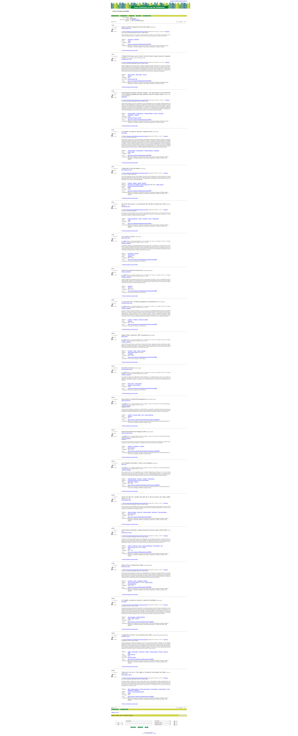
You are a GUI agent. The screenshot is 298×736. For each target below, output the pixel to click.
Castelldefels (131, 115)
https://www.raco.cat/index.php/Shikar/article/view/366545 (141, 659)
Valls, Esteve (124, 96)
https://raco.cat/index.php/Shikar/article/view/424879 (139, 119)
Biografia (143, 351)
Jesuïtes (144, 547)
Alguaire (129, 76)
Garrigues (130, 256)
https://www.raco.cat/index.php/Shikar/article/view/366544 (141, 621)
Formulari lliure (183, 715)
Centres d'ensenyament (144, 689)
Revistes (137, 253)
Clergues (130, 545)
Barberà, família (148, 582)
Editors (139, 351)
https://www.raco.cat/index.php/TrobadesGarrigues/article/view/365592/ (144, 419)
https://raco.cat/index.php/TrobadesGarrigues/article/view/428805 (142, 324)
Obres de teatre (131, 74)
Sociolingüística (139, 113)
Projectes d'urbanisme (133, 218)
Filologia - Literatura (126, 243)
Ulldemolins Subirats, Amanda (134, 117)
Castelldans (130, 353)
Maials (129, 187)
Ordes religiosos (162, 689)
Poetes (134, 351)
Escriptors (130, 319)
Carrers (150, 218)
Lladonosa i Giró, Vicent (127, 59)
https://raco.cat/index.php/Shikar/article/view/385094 (139, 587)
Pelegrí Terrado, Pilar (132, 79)
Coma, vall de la (136, 385)
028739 (124, 403)
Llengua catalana (131, 113)
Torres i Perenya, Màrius (133, 582)
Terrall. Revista (131, 254)
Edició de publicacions (147, 545)
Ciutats (140, 218)
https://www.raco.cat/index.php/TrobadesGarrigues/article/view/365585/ (144, 451)
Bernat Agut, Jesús (125, 636)
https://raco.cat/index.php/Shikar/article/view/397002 (139, 190)
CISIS (148, 733)
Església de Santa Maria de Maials (135, 186)
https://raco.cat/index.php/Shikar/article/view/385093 (139, 552)
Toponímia (130, 286)
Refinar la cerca (135, 19)
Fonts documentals (162, 512)
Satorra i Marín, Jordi (126, 237)
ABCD (150, 733)
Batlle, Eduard (125, 336)
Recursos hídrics (137, 415)
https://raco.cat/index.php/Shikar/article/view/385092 (139, 517)
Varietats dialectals (148, 113)
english (181, 1)
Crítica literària (151, 478)
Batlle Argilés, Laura (126, 566)
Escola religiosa (154, 689)
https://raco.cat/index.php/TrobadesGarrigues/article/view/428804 (142, 357)
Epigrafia (144, 183)
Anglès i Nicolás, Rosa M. (127, 369)
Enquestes (161, 113)
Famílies (145, 581)
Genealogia (139, 581)
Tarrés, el (130, 287)
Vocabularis (156, 150)
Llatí (162, 545)
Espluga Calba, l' (131, 447)
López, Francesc (131, 547)
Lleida (129, 152)
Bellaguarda (130, 481)
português (172, 1)
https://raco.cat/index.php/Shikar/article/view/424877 (139, 44)
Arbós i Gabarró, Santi (126, 28)
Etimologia (136, 39)
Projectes (160, 651)
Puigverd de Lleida (132, 583)
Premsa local (131, 253)
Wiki (155, 733)
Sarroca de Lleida (132, 513)
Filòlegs (147, 651)
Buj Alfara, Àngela (132, 657)
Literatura (135, 319)
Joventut (156, 113)
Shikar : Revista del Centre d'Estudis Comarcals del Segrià (135, 31)
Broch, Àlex (124, 464)
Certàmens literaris (132, 478)
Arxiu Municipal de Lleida (138, 691)
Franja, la (137, 618)
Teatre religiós (139, 74)
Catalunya (136, 115)
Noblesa (135, 183)
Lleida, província (131, 654)
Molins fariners (131, 383)
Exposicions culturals (143, 319)
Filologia (167, 31)
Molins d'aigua (138, 383)
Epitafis (139, 183)
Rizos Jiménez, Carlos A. (127, 169)
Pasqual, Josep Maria (126, 271)
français (185, 1)
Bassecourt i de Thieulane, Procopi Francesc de (138, 184)
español (177, 1)
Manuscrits (136, 690)
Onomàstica (130, 39)
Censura (145, 74)
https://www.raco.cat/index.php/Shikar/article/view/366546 (141, 696)
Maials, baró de (159, 184)
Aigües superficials (149, 415)
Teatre (129, 689)
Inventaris (142, 446)
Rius (143, 415)
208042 (125, 241)
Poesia (140, 545)
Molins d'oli (139, 512)
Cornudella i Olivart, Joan (127, 303)
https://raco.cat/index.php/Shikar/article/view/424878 (139, 80)
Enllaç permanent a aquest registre (130, 50)
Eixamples (145, 218)
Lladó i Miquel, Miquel (133, 352)
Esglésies (130, 183)
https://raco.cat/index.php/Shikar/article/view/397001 (139, 155)
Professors (135, 545)
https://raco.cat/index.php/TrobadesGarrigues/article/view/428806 (142, 290)
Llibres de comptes (132, 512)
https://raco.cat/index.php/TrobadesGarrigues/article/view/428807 (142, 259)
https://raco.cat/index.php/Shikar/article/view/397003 (139, 223)
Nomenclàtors (156, 218)
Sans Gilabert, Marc (126, 206)
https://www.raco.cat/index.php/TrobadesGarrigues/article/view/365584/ (144, 485)
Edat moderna (157, 545)
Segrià (129, 41)
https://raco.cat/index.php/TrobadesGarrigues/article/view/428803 (142, 388)
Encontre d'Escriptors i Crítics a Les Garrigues (138, 480)
